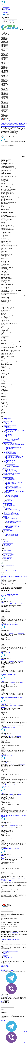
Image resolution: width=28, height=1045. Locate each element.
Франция (3, 826)
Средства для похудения (12, 496)
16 (24, 879)
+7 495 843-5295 (14, 932)
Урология (5, 532)
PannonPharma (12, 764)
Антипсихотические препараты (14, 482)
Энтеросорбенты (10, 440)
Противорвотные (10, 436)
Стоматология (6, 529)
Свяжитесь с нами (7, 553)
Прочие (5, 516)
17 (25, 879)
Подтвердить (6, 20)
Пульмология (6, 517)
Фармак (11, 736)
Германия (20, 661)
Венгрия (22, 764)
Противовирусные (8, 506)
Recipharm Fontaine (13, 825)
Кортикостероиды (10, 458)
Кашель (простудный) (11, 471)
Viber (23, 1042)
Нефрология (6, 492)
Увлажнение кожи (10, 464)
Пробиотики (9, 435)
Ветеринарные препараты (9, 425)
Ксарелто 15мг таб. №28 (6, 652)
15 (22, 879)
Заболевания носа (10, 505)
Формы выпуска (7, 544)
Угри (4, 531)
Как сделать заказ (7, 557)
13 (19, 879)
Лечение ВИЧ (9, 508)
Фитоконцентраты (7, 536)
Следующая (8, 880)
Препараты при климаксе (12, 449)
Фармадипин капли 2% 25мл (8, 727)
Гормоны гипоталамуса (12, 455)
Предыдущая (4, 879)
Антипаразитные (7, 421)
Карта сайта (3, 969)
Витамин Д (9, 427)
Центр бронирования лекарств (10, 951)
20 (4, 880)
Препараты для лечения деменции (14, 487)
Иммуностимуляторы (8, 474)
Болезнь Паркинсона (11, 483)
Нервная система (7, 481)
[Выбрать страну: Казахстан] (4, 119)
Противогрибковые (11, 462)
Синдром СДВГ (10, 490)
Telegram (24, 1031)
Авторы (5, 956)
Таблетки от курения (8, 530)
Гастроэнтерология (8, 431)
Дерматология (6, 461)
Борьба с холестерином (12, 495)
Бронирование (7, 550)
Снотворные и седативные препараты (15, 491)
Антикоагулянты (10, 523)
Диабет (5, 468)
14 (21, 879)
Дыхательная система (8, 469)
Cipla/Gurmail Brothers (14, 857)
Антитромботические (11, 525)
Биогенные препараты (11, 518)
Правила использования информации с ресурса (12, 967)
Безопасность (6, 551)
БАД (4, 422)
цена (8, 594)
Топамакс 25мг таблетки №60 (8, 565)
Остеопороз (9, 500)
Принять (6, 1001)
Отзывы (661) (6, 9)
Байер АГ (11, 661)
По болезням (6, 545)
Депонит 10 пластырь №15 (7, 595)
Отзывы (5, 953)
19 (2, 880)
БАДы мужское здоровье (12, 423)
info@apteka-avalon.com (10, 964)
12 (18, 879)
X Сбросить (10, 145)
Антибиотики (6, 420)
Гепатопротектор (7, 442)
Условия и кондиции (8, 554)
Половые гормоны (10, 460)
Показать (3, 145)
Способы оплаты (7, 10)
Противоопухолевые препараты (11, 514)
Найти (22, 141)
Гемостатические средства (12, 526)
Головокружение (10, 484)
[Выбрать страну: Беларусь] (3, 119)
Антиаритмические (11, 522)
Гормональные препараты (9, 453)
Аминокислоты (7, 418)
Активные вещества (8, 543)
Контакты (5, 12)
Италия (23, 603)
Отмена (12, 20)
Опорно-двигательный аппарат (11, 497)
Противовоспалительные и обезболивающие (14, 510)
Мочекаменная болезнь (12, 534)
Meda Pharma (12, 682)
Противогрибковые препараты (11, 513)
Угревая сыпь (9, 465)
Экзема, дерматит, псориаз (12, 466)
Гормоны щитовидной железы (13, 457)
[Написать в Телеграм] (11, 982)
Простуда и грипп (7, 503)
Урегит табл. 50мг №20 (6, 755)
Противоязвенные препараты (13, 438)
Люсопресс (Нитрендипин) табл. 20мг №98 (11, 697)
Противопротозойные (11, 509)
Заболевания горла (11, 504)
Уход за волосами (10, 479)
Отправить (3, 916)
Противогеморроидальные (10, 512)
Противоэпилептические (12, 488)
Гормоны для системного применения (15, 456)
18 (1, 880)
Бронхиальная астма (11, 470)
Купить (2, 618)
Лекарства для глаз (8, 475)
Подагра (5, 501)
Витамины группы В (11, 429)
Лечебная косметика (8, 477)
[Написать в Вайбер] (11, 993)
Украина (19, 736)
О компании (6, 7)
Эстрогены (9, 451)
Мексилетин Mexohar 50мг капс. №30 (10, 848)
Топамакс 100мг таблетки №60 (8, 570)
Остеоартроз (9, 499)
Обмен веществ (7, 494)
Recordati (11, 794)
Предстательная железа (12, 535)
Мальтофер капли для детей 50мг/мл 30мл (11, 624)
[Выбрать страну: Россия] (1, 119)
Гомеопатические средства (10, 452)
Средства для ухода (11, 478)
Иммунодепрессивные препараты (11, 473)
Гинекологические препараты (10, 443)
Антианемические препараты (13, 521)
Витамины (6, 426)
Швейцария (21, 633)
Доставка (5, 8)
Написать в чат (4, 1020)
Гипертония (9, 527)
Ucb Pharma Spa (13, 603)
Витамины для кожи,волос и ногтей (15, 430)
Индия (2, 858)
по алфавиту (16, 594)
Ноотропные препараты (12, 486)
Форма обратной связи (7, 970)
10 (15, 879)
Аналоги (5, 541)
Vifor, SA (11, 633)
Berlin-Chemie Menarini (14, 705)
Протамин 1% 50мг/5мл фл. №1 (8, 674)
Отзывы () (3, 602)
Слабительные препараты (12, 439)
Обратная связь (7, 558)
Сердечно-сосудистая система (10, 519)
